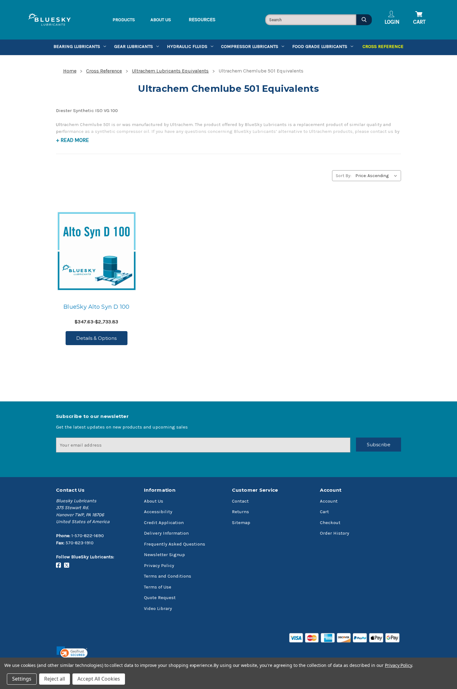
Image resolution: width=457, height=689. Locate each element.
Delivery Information (166, 533)
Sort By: (343, 175)
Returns (240, 511)
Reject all (54, 678)
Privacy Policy (159, 565)
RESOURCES (202, 19)
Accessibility (158, 511)
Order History (334, 533)
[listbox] (377, 176)
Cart (324, 511)
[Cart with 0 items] (418, 11)
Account (329, 501)
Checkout (330, 522)
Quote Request (160, 597)
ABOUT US (160, 19)
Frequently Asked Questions (174, 544)
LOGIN (392, 21)
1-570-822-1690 (88, 535)
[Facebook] (60, 565)
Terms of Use (157, 587)
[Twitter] (68, 565)
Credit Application (164, 522)
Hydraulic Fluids (187, 46)
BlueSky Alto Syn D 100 (96, 306)
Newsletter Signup (164, 554)
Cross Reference (383, 46)
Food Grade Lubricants (319, 46)
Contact (240, 501)
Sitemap (241, 522)
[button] (72, 654)
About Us (153, 501)
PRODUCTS (124, 19)
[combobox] (310, 19)
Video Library (158, 608)
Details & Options (96, 338)
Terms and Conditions (167, 576)
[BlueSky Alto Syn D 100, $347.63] (96, 251)
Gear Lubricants (133, 46)
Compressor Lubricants (249, 46)
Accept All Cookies (98, 678)
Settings (21, 678)
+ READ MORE (72, 140)
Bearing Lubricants (76, 46)
